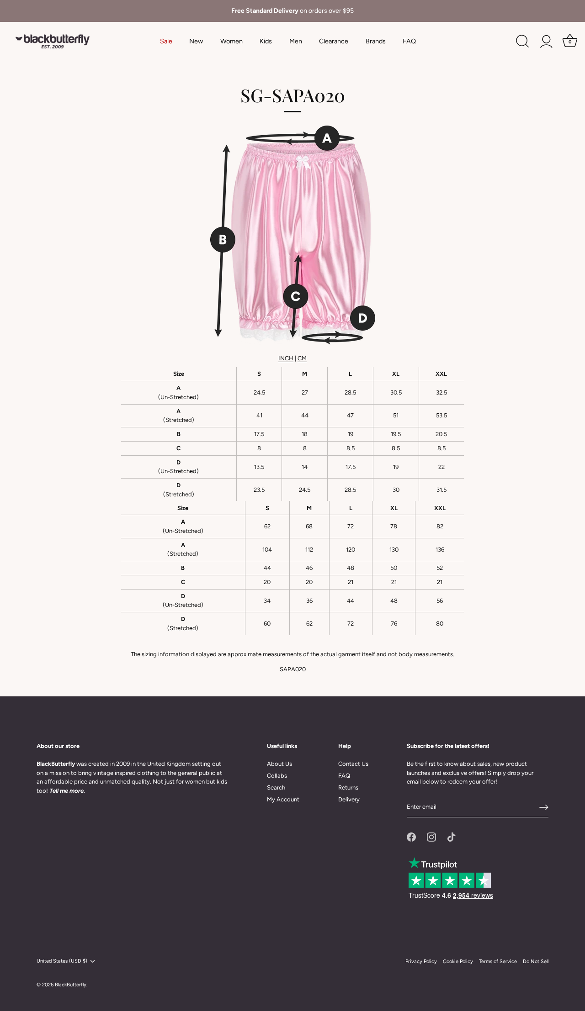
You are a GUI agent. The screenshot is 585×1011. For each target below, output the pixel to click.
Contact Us (353, 763)
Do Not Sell (535, 961)
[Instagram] (431, 836)
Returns (348, 787)
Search (276, 787)
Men (295, 41)
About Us (279, 763)
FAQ (409, 41)
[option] (292, 11)
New (196, 41)
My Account (283, 799)
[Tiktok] (451, 836)
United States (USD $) (62, 961)
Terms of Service (498, 961)
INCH (285, 358)
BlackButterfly (70, 985)
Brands (376, 41)
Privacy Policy (421, 961)
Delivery (349, 799)
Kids (266, 41)
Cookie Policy (458, 961)
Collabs (277, 775)
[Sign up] (543, 807)
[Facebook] (411, 836)
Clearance (333, 41)
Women (231, 41)
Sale (166, 41)
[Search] (522, 42)
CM (302, 358)
